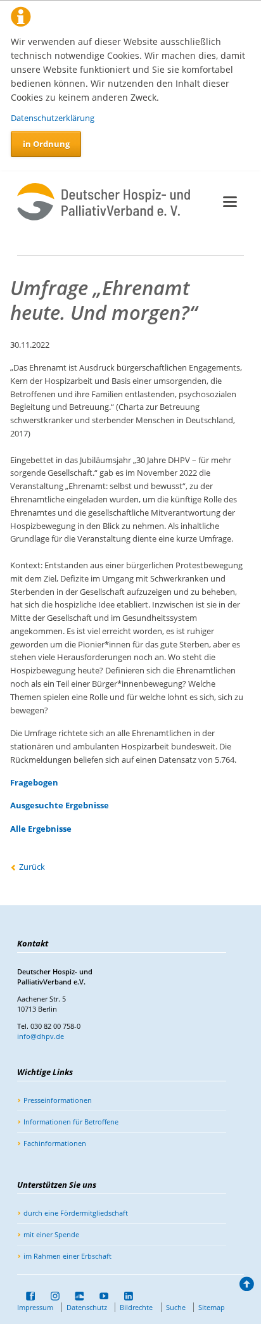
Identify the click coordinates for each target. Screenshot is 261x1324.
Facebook (26, 1296)
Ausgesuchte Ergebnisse (59, 805)
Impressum (35, 1307)
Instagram (51, 1296)
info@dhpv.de (40, 1036)
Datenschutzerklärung (52, 118)
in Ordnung (46, 144)
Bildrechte (136, 1307)
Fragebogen (34, 782)
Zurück (32, 866)
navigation (230, 201)
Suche (176, 1307)
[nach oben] (245, 1286)
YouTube (99, 1296)
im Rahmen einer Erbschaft (67, 1256)
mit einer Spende (51, 1234)
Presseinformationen (57, 1100)
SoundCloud (75, 1296)
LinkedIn (124, 1296)
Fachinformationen (54, 1143)
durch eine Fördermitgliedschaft (75, 1213)
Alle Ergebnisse (41, 828)
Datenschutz (87, 1307)
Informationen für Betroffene (70, 1121)
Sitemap (211, 1307)
